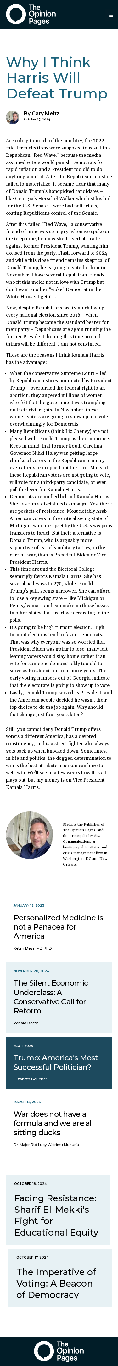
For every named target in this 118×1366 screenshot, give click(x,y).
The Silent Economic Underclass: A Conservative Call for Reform (51, 996)
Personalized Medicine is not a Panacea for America (58, 927)
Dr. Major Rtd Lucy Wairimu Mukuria (46, 1144)
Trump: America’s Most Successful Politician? (56, 1062)
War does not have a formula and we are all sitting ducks (54, 1123)
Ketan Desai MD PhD (33, 948)
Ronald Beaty (26, 1023)
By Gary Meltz (41, 114)
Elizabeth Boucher (30, 1079)
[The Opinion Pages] (31, 14)
